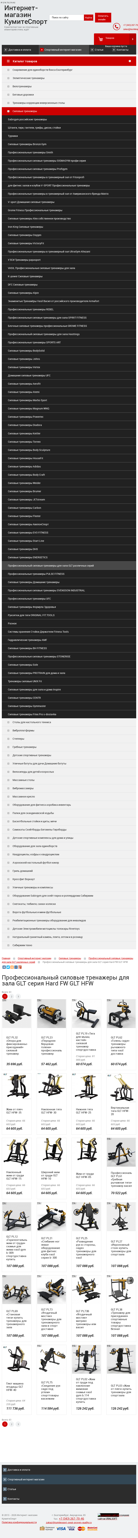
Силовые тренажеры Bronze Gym (27, 144)
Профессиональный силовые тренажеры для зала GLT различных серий (51, 565)
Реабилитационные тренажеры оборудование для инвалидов (49, 920)
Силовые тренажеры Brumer (24, 491)
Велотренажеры (22, 86)
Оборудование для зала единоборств (35, 846)
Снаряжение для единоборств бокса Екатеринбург (43, 69)
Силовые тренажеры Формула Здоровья (32, 607)
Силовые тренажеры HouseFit (25, 458)
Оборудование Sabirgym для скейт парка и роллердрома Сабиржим (53, 895)
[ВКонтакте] (4, 967)
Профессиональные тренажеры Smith (30, 152)
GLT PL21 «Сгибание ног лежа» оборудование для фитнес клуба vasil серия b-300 (50, 1248)
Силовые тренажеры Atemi (24, 392)
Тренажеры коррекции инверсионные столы (39, 103)
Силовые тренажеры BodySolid (26, 350)
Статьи (99, 49)
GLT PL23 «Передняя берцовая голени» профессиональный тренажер (51, 1045)
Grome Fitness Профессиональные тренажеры (35, 210)
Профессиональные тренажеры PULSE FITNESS (36, 574)
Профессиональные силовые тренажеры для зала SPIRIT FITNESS (47, 317)
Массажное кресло (24, 796)
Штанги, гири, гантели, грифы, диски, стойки (34, 127)
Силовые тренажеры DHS (23, 549)
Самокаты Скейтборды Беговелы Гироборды (39, 829)
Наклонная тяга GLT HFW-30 (51, 1111)
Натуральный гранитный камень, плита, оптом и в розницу (48, 937)
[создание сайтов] (108, 1515)
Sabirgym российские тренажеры (27, 119)
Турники (13, 136)
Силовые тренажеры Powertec (25, 416)
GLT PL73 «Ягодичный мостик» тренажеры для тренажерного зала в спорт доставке (51, 1319)
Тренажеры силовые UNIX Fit (25, 681)
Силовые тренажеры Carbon (24, 507)
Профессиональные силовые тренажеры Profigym (37, 169)
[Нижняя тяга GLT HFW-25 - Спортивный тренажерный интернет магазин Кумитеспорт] (86, 1086)
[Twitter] (8, 967)
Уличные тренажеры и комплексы (33, 887)
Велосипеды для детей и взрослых (33, 771)
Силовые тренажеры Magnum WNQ (28, 408)
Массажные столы (23, 780)
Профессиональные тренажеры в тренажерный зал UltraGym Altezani (49, 251)
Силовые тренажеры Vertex (24, 367)
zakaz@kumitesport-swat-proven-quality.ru (69, 1522)
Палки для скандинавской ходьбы (33, 813)
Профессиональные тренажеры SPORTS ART (34, 342)
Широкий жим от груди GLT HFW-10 (50, 1175)
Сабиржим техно (22, 945)
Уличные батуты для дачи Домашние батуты (39, 763)
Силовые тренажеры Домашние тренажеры (33, 582)
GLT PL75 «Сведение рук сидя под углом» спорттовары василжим (50, 1390)
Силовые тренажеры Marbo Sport (27, 400)
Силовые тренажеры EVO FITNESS (28, 532)
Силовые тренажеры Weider (24, 483)
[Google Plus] (20, 967)
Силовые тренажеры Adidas (24, 466)
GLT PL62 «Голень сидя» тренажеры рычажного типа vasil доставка (120, 1045)
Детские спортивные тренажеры (32, 755)
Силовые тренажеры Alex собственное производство (39, 218)
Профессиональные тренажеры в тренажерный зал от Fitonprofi (46, 177)
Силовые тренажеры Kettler (24, 433)
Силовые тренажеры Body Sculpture (29, 450)
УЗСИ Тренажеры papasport (24, 259)
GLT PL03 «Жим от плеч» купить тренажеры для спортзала (121, 1390)
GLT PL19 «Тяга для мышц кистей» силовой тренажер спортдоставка (86, 1041)
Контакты (122, 49)
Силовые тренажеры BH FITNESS (27, 648)
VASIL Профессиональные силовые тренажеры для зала (41, 268)
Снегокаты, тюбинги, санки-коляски (34, 904)
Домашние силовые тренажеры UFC (29, 375)
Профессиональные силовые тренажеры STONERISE (39, 656)
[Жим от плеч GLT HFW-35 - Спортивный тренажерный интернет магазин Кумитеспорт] (16, 1086)
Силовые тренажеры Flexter (24, 516)
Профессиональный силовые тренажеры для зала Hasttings (44, 334)
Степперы (18, 738)
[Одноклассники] (12, 967)
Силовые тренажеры (25, 111)
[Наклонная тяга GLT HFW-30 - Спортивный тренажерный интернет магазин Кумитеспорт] (51, 1085)
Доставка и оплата (19, 49)
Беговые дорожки (23, 94)
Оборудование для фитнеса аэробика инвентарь (42, 804)
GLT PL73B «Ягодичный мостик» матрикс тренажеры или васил (86, 1319)
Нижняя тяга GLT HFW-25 (84, 1111)
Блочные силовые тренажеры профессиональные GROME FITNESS (47, 326)
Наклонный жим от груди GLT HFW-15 (15, 1175)
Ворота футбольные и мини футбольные (37, 912)
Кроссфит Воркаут (24, 879)
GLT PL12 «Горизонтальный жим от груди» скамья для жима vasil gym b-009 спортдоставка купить (16, 1248)
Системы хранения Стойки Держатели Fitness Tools (38, 631)
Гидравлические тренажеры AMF (27, 640)
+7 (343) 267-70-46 (71, 1519)
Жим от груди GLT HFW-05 (85, 1175)
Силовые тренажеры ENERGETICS (28, 557)
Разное (12, 623)
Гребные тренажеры (24, 747)
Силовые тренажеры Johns (24, 359)
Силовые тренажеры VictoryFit (26, 243)
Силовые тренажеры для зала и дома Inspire (34, 689)
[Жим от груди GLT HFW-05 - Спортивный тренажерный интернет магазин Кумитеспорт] (86, 1150)
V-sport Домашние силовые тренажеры (31, 202)
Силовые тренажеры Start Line (26, 540)
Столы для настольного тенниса (32, 722)
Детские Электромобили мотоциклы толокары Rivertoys (46, 928)
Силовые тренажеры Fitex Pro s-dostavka (32, 714)
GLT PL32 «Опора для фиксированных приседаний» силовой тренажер (16, 1045)
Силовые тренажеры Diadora (25, 425)
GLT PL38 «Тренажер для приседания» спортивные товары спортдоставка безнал (121, 1319)
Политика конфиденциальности (19, 1522)
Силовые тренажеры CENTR (24, 697)
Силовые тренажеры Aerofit (24, 383)
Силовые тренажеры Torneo (24, 441)
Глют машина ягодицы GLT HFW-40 (14, 1386)
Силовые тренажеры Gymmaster (27, 706)
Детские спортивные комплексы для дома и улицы (43, 837)
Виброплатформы (23, 730)
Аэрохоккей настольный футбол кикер (36, 862)
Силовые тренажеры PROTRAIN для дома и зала (36, 673)
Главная (6, 958)
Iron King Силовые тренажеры (25, 226)
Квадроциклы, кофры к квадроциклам (36, 854)
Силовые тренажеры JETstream (26, 499)
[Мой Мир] (16, 967)
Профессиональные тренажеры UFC (29, 598)
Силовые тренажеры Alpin (23, 292)
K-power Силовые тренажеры (25, 276)
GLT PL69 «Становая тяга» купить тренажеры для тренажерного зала (16, 1319)
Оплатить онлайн (103, 17)
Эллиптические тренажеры (29, 78)
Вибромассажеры (23, 788)
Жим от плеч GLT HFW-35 (14, 1111)
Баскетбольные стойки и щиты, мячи (35, 821)
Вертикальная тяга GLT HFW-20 (120, 1111)
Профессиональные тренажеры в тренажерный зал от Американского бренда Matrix (58, 193)
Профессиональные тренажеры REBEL (31, 309)
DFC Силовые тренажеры (23, 284)
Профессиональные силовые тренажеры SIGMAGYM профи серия (47, 160)
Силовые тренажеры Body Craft (26, 474)
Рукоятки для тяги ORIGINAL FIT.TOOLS (31, 615)
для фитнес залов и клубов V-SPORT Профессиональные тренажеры (49, 185)
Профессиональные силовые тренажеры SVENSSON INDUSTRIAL (46, 590)
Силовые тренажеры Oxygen (24, 235)
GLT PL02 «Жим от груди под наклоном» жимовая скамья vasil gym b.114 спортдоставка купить (86, 1390)
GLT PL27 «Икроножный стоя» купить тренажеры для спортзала (121, 1248)
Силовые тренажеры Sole (23, 664)
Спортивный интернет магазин (63, 49)
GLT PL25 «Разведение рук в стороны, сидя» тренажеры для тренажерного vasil (86, 1248)
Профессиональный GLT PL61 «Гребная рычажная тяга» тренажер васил (121, 1179)
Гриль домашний (23, 871)
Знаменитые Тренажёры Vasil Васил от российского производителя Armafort (53, 301)
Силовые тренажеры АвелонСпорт (28, 524)
